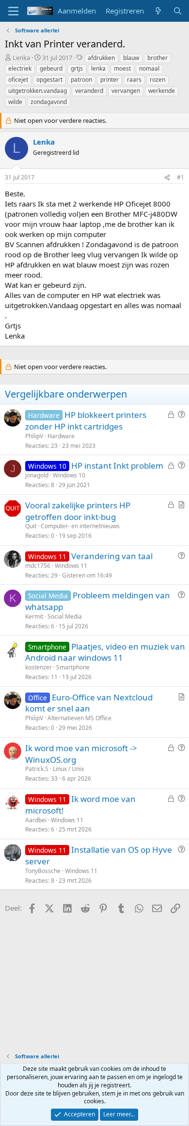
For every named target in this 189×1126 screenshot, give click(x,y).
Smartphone (73, 667)
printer (109, 79)
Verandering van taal (112, 556)
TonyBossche (43, 871)
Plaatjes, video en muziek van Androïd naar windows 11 (105, 652)
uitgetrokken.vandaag (37, 91)
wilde (15, 102)
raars (134, 79)
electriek (20, 68)
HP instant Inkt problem (117, 465)
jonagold (36, 475)
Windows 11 (71, 566)
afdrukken (101, 58)
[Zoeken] (177, 11)
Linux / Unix (68, 769)
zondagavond (49, 102)
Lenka (21, 57)
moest (122, 68)
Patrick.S (36, 769)
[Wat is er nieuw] (158, 11)
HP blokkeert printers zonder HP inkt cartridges (85, 420)
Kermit (34, 616)
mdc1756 (37, 566)
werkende (161, 91)
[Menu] (13, 11)
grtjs (77, 68)
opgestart (49, 79)
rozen (157, 79)
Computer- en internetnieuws (80, 526)
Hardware (61, 436)
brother (157, 58)
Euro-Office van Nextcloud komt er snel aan (89, 703)
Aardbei (36, 820)
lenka (98, 68)
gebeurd (51, 68)
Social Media (64, 616)
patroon (81, 79)
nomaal (149, 68)
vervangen (125, 91)
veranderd (89, 91)
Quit (30, 526)
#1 (180, 177)
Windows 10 (69, 475)
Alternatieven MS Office (79, 718)
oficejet (18, 79)
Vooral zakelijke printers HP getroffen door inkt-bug (77, 511)
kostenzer (38, 667)
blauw (131, 58)
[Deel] (167, 177)
